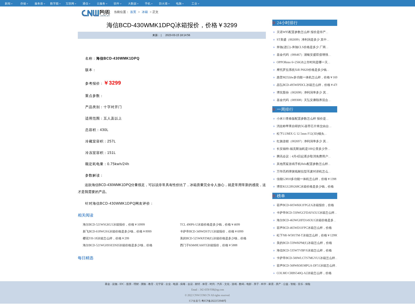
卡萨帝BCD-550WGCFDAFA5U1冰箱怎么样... (307, 212)
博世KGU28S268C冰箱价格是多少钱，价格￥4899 (305, 187)
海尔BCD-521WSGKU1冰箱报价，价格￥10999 (114, 224)
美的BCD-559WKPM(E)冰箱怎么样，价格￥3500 (304, 244)
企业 (168, 284)
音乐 (300, 284)
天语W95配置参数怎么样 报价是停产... (302, 32)
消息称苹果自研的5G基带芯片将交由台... (304, 126)
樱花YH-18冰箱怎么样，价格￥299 (106, 238)
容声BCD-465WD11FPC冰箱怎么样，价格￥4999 (304, 229)
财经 (197, 284)
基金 (107, 284)
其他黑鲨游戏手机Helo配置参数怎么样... (303, 164)
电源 (175, 284)
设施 (114, 284)
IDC (122, 284)
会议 (190, 284)
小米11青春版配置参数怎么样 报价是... (303, 118)
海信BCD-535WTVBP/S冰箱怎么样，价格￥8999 (304, 251)
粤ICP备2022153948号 (213, 300)
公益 (285, 284)
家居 (271, 284)
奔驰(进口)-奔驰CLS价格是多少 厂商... (302, 47)
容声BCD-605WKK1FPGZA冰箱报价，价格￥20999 (305, 206)
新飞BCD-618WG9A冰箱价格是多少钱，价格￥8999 (117, 231)
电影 (249, 284)
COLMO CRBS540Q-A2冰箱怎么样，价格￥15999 (304, 274)
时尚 (212, 284)
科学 (263, 284)
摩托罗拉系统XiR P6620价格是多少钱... (303, 69)
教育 (150, 284)
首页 (133, 12)
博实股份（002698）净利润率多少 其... (303, 92)
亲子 (256, 284)
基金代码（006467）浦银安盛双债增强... (304, 54)
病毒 (182, 284)
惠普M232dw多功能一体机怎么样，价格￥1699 (308, 77)
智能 (293, 284)
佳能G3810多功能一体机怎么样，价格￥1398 (306, 179)
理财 (136, 284)
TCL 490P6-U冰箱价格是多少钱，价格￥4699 (210, 224)
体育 (205, 284)
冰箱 (145, 12)
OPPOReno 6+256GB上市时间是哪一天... (303, 62)
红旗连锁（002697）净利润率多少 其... (303, 141)
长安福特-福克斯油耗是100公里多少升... (303, 148)
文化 (227, 284)
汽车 (219, 284)
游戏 (234, 284)
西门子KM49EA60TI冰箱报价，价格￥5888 (208, 245)
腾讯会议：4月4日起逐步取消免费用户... (304, 156)
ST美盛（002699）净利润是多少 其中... (303, 39)
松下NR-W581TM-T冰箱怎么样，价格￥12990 (307, 235)
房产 (278, 284)
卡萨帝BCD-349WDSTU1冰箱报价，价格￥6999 (211, 231)
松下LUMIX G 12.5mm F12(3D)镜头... (302, 133)
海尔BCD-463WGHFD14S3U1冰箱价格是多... (306, 220)
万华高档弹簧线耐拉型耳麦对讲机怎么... (304, 171)
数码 (241, 284)
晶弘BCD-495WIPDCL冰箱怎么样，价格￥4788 (308, 85)
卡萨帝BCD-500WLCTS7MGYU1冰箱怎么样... (307, 258)
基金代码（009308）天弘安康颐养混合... (304, 100)
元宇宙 (159, 284)
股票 (128, 284)
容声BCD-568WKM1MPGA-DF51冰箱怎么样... (307, 265)
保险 (307, 284)
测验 (143, 284)
